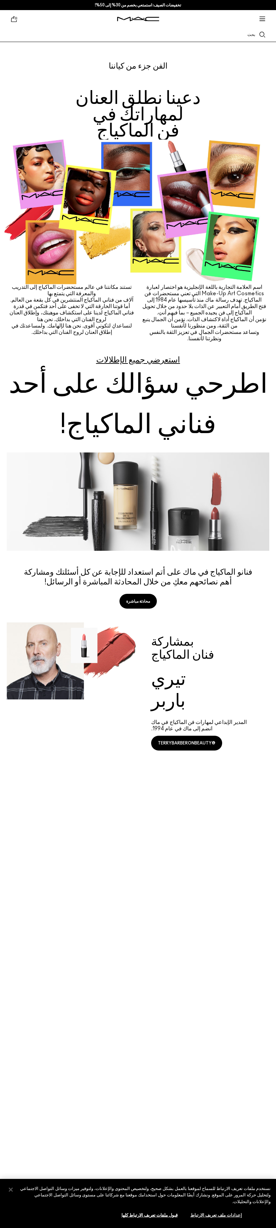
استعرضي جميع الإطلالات (138, 360)
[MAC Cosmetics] (138, 19)
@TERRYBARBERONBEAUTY (186, 743)
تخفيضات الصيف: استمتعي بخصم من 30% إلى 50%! (138, 5)
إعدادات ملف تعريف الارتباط (216, 1215)
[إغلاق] (10, 1189)
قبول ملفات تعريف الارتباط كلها (150, 1215)
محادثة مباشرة (138, 601)
